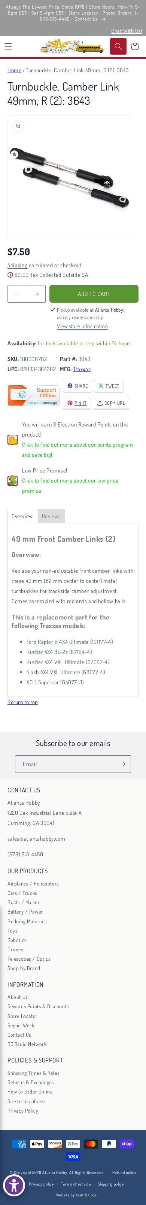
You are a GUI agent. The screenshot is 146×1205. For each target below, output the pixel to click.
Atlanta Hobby (54, 1172)
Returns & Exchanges (30, 1082)
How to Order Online (29, 1091)
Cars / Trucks (22, 893)
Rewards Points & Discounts (38, 1006)
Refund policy (124, 1172)
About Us (17, 997)
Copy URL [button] (114, 403)
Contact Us (19, 1034)
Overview (22, 516)
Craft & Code (86, 1195)
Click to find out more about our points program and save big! (77, 449)
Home (14, 70)
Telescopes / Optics (28, 958)
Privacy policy (41, 1184)
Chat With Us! (126, 30)
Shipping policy (111, 1184)
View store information (82, 326)
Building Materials (27, 921)
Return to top (22, 702)
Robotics (17, 940)
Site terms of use (26, 1101)
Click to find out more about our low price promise (70, 485)
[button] (8, 46)
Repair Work (20, 1025)
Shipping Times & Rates (33, 1073)
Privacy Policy (22, 1110)
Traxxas (82, 369)
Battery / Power (25, 911)
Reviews (51, 516)
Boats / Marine (23, 902)
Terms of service (76, 1184)
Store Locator (22, 1016)
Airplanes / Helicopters (33, 883)
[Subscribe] (122, 764)
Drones (15, 949)
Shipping (17, 265)
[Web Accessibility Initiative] (14, 1185)
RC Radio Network (27, 1044)
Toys (12, 930)
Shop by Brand (23, 968)
